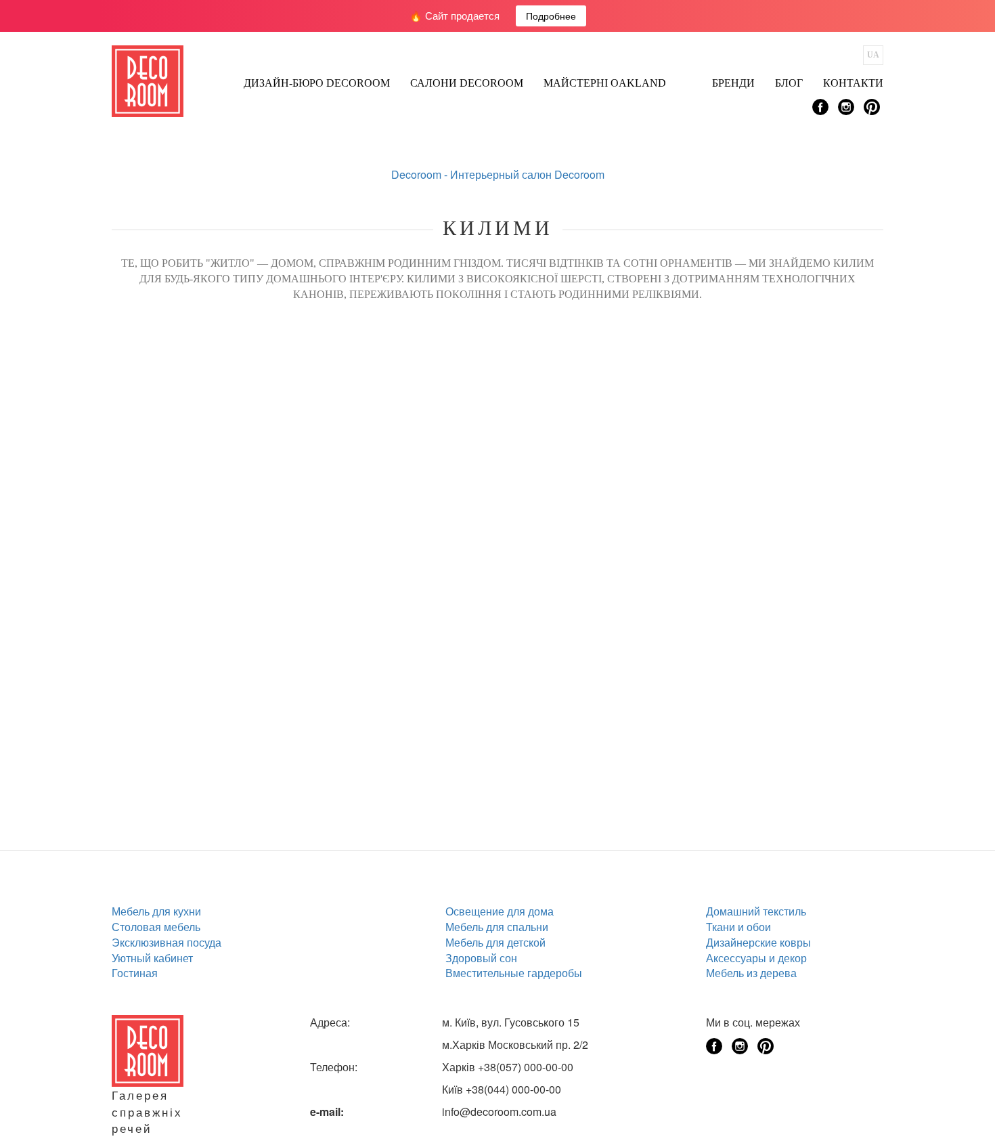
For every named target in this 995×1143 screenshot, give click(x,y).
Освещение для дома (499, 911)
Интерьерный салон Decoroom (527, 174)
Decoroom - (420, 174)
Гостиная (135, 972)
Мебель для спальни (496, 926)
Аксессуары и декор (756, 958)
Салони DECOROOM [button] (466, 83)
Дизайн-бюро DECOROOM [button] (317, 83)
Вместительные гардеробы (513, 972)
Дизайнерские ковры (758, 942)
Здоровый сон (481, 958)
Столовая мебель (156, 926)
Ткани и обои (738, 926)
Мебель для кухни (156, 911)
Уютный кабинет (152, 958)
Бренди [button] (733, 83)
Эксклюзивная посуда (166, 942)
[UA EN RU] (873, 55)
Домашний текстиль (756, 911)
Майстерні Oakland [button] (605, 83)
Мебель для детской (495, 942)
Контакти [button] (853, 83)
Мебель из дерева (751, 972)
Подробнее (551, 15)
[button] (689, 79)
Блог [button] (789, 83)
